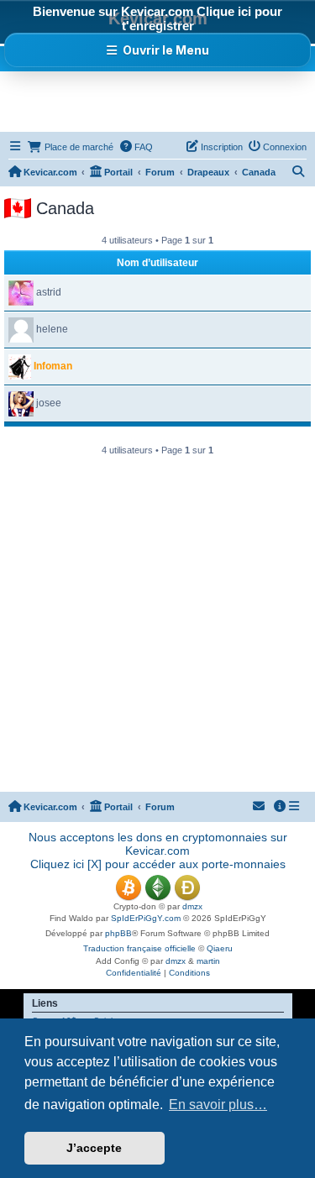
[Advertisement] (159, 101)
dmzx (192, 906)
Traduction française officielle (139, 948)
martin (208, 961)
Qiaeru (220, 948)
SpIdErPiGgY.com (146, 918)
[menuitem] (136, 147)
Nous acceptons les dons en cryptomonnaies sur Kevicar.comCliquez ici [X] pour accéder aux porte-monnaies (158, 850)
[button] (157, 50)
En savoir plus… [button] (218, 1104)
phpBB (118, 933)
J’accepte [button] (94, 1147)
